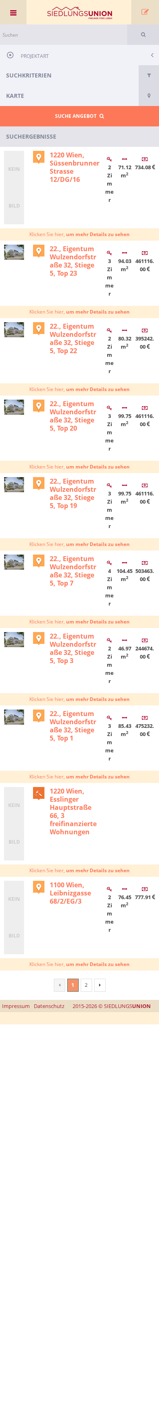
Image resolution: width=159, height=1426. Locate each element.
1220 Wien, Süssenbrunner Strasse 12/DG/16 (74, 167)
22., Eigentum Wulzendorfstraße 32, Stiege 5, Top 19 (73, 493)
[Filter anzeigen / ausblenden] (149, 75)
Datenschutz (49, 1006)
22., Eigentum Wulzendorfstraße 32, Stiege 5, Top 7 (73, 571)
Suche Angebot (77, 116)
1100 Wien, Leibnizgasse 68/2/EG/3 (70, 893)
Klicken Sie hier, (79, 234)
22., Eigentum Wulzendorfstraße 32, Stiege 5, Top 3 (73, 648)
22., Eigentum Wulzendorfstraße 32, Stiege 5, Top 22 (73, 338)
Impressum (16, 1006)
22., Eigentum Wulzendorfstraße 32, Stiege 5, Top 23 (73, 261)
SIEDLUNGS (112, 1006)
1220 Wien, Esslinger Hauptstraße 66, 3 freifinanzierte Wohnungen (73, 811)
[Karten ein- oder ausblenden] (149, 96)
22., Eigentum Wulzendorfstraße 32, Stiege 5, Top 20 (73, 416)
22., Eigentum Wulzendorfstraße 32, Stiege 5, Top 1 (73, 726)
